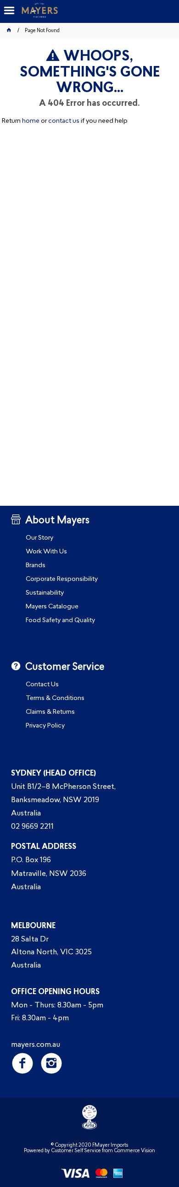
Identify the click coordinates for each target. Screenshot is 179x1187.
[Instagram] (51, 1063)
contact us (63, 121)
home (30, 121)
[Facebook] (22, 1063)
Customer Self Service (76, 1151)
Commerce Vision (134, 1151)
